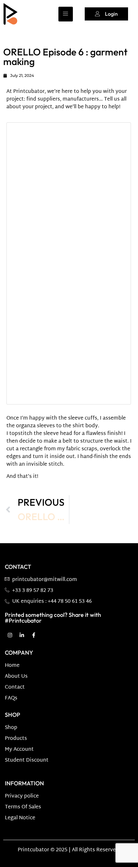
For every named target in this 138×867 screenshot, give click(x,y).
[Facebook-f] (34, 635)
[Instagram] (10, 635)
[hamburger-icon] (65, 14)
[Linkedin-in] (22, 635)
